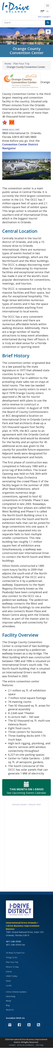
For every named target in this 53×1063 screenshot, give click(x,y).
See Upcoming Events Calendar (26, 791)
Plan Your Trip (21, 63)
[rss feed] (38, 1024)
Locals (8, 985)
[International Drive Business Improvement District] (20, 910)
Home (7, 63)
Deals (8, 980)
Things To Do (11, 957)
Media (8, 1001)
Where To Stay (12, 966)
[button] (48, 31)
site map (39, 1045)
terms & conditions (25, 1045)
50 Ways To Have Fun (15, 952)
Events (9, 971)
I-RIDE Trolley (11, 976)
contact (12, 1045)
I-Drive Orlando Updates (16, 992)
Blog (8, 1005)
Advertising (10, 996)
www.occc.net (10, 129)
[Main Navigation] (47, 5)
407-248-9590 (13, 941)
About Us (10, 1010)
